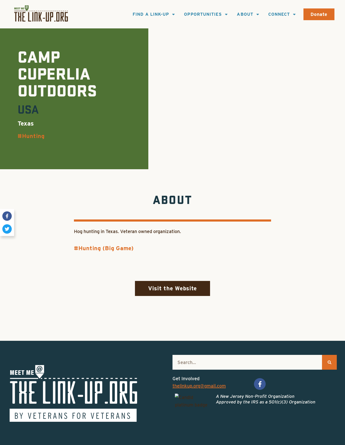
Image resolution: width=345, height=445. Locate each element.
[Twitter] (7, 229)
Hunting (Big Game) (106, 248)
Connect (279, 14)
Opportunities (203, 14)
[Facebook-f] (7, 216)
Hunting (33, 136)
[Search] (329, 362)
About (245, 14)
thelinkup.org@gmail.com (199, 386)
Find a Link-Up (151, 14)
